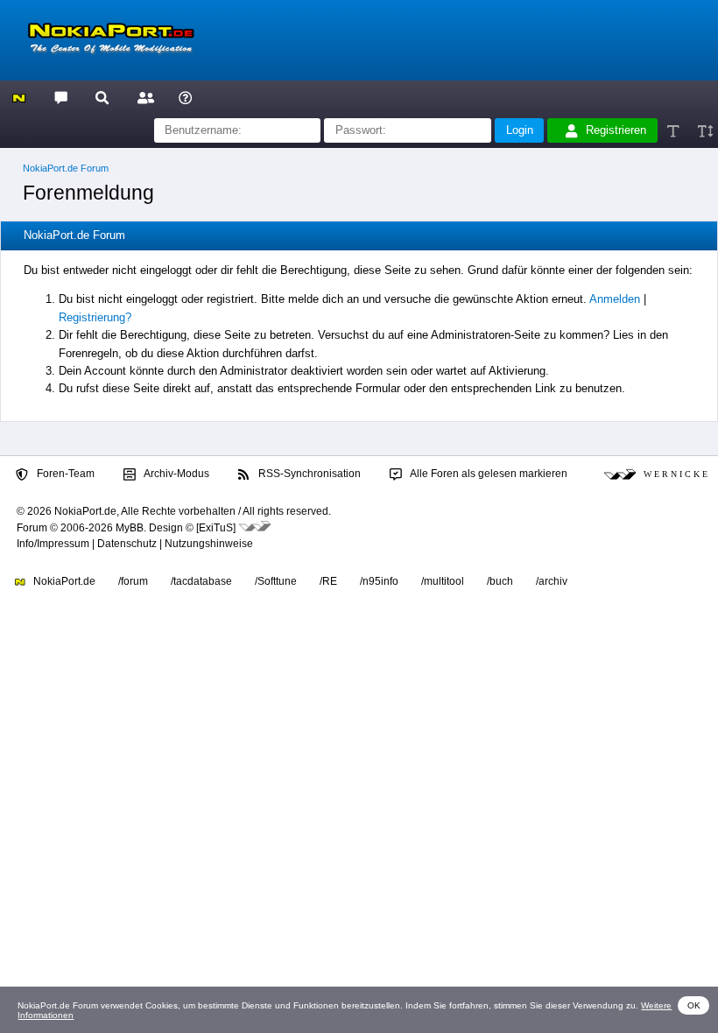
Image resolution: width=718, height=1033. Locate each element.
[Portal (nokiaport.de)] (19, 97)
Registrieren (616, 130)
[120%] (704, 131)
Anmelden (614, 299)
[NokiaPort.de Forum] (60, 97)
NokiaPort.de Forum (66, 168)
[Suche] (102, 97)
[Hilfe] (185, 97)
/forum (133, 581)
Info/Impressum (53, 543)
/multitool (442, 581)
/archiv (551, 581)
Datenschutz (127, 543)
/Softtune (276, 581)
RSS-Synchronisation (308, 473)
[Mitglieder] (143, 97)
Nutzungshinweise (209, 543)
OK (693, 1005)
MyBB (130, 528)
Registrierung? (95, 317)
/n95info (379, 581)
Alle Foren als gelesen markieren (487, 473)
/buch (500, 581)
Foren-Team (64, 473)
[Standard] (674, 131)
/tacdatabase (201, 581)
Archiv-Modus (175, 473)
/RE (328, 581)
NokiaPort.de (63, 581)
